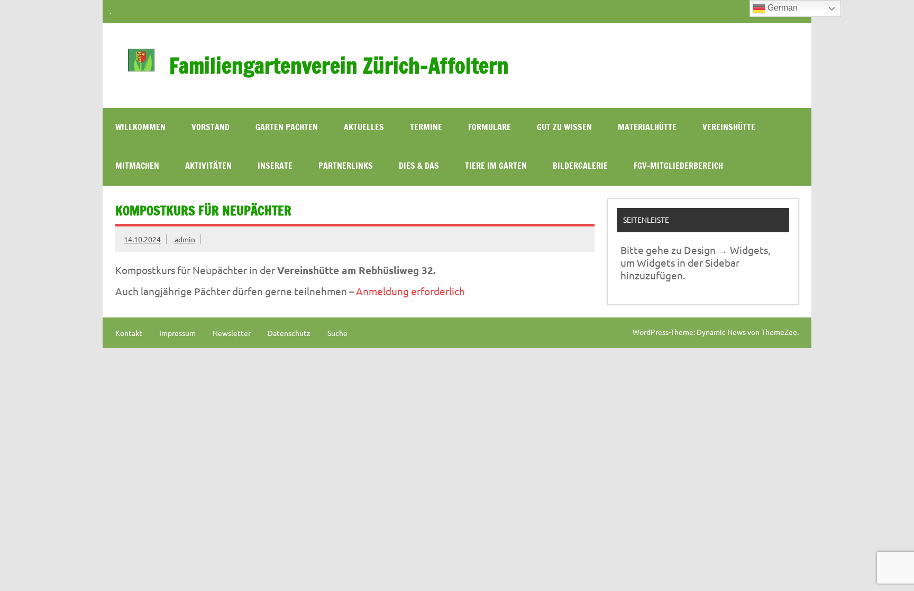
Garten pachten (286, 127)
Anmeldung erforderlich (409, 291)
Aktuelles (364, 127)
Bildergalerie (580, 165)
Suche (337, 333)
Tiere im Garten (496, 165)
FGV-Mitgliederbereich (678, 165)
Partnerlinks (345, 165)
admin (185, 239)
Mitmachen (137, 165)
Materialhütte (647, 127)
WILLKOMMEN (140, 127)
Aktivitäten (208, 165)
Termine (426, 127)
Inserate (275, 165)
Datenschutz (289, 333)
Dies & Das (419, 165)
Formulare (489, 127)
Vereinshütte (728, 127)
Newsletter (232, 333)
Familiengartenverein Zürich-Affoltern (339, 65)
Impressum (177, 333)
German (781, 7)
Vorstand (210, 127)
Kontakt (128, 333)
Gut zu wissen (564, 127)
